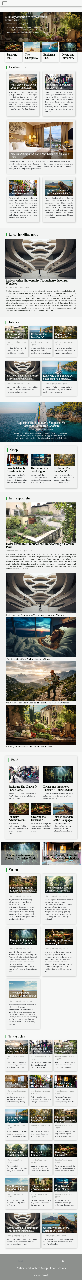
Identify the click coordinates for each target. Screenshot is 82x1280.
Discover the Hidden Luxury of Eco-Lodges (61, 857)
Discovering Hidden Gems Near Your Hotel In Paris (23, 193)
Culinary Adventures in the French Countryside (26, 18)
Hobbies (35, 1268)
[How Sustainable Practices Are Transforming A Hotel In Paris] (41, 522)
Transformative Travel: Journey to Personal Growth (59, 890)
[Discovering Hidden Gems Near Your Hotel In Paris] (23, 187)
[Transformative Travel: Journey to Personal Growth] (59, 884)
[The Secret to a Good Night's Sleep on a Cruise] (41, 460)
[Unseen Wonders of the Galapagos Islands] (59, 187)
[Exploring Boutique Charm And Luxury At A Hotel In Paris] (41, 140)
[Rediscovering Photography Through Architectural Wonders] (40, 259)
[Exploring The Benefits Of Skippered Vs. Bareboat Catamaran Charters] (50, 47)
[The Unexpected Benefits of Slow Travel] (32, 47)
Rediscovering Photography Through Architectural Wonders (37, 282)
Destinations (23, 1268)
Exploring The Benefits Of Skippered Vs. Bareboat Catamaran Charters (57, 378)
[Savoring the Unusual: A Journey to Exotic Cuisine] (13, 47)
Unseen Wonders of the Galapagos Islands (58, 192)
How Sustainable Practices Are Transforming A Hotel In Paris (16, 339)
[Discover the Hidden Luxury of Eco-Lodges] (23, 884)
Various (62, 1268)
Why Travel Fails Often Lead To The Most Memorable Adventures (23, 89)
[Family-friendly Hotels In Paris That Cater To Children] (17, 460)
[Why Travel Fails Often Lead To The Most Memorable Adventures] (23, 81)
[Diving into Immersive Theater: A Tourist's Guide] (68, 47)
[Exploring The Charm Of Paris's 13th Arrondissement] (59, 81)
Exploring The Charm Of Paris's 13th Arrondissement (58, 87)
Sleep (44, 1268)
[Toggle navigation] (4, 3)
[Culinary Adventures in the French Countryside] (41, 725)
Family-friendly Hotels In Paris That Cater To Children (16, 473)
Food (53, 1268)
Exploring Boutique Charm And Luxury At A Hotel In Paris (40, 155)
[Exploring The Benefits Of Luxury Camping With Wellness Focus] (64, 460)
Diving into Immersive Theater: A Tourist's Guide (58, 788)
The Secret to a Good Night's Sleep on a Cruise (41, 471)
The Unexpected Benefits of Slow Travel (23, 994)
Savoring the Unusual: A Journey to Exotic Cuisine (39, 821)
